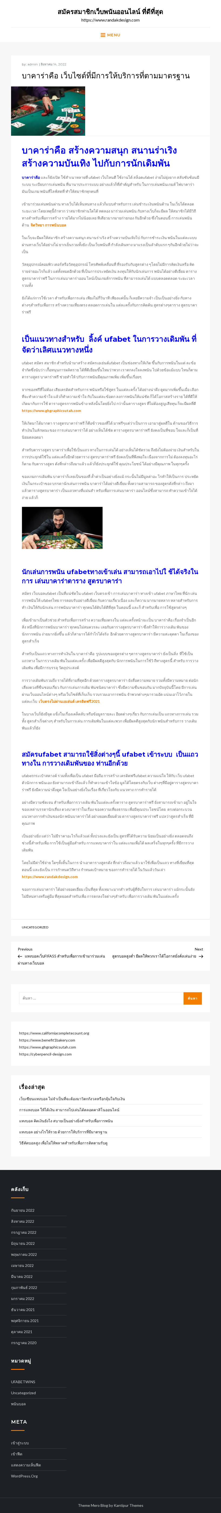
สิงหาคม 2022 (22, 1221)
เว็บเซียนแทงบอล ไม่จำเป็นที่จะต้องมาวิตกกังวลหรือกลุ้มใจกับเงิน (72, 1098)
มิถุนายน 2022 (23, 1243)
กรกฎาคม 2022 (23, 1232)
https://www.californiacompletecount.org (54, 1033)
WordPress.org (24, 1476)
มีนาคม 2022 (22, 1276)
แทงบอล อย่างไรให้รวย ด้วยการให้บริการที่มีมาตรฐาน (63, 1132)
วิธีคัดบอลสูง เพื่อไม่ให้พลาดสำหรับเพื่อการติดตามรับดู (63, 1143)
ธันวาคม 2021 (23, 1309)
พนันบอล (18, 1404)
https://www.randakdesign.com (50, 876)
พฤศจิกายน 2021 (25, 1320)
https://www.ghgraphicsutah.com (51, 410)
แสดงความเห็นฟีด (26, 1465)
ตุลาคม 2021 (21, 1331)
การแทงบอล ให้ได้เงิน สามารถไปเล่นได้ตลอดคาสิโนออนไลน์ (69, 1109)
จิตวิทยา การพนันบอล (48, 225)
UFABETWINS (23, 1381)
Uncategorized (35, 927)
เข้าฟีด (16, 1454)
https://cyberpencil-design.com (45, 1054)
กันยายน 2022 (22, 1210)
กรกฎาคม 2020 (23, 1342)
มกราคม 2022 (22, 1298)
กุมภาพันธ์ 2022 (24, 1287)
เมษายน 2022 (22, 1265)
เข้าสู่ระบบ (20, 1443)
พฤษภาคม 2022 (24, 1254)
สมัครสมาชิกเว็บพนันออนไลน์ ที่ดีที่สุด (110, 12)
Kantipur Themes (128, 1505)
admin (32, 64)
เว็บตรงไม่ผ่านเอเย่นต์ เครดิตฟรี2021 (69, 701)
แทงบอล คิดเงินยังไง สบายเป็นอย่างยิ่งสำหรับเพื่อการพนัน (66, 1121)
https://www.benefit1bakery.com (47, 1040)
